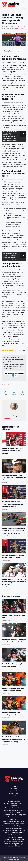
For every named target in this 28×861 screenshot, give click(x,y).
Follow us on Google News (14, 373)
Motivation (15, 830)
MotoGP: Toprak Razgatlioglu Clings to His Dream (12, 665)
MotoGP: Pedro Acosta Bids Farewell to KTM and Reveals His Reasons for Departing (13, 739)
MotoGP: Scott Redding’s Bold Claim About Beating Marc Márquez (12, 451)
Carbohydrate (10, 812)
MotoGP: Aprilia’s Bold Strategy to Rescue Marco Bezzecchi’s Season (14, 641)
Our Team (14, 789)
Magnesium (21, 826)
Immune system (8, 824)
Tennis (10, 385)
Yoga (21, 844)
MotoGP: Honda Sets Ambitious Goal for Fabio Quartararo (13, 556)
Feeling (19, 815)
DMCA (14, 795)
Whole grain (14, 844)
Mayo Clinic (9, 828)
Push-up (14, 835)
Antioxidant (7, 808)
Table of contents (13, 51)
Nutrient (22, 830)
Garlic (6, 817)
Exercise (13, 815)
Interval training (7, 826)
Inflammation (19, 824)
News (6, 385)
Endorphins (6, 815)
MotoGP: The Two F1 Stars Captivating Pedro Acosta (11, 714)
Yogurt (18, 846)
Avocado (21, 808)
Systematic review (10, 841)
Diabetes (19, 812)
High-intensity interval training (13, 821)
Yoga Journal (11, 846)
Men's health (18, 828)
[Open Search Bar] (20, 8)
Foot (24, 815)
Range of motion (11, 837)
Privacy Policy (14, 793)
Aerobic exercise (14, 801)
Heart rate (13, 819)
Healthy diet (20, 817)
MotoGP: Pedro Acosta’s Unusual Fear (13, 616)
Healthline (11, 817)
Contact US (14, 786)
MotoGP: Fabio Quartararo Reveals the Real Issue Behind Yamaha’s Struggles (12, 504)
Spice (20, 837)
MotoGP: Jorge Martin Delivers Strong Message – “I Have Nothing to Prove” (14, 477)
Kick (15, 826)
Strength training (10, 839)
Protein (7, 835)
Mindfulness (7, 830)
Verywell (20, 841)
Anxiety (14, 808)
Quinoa (19, 835)
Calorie (21, 810)
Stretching (20, 839)
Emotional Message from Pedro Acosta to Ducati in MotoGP (13, 689)
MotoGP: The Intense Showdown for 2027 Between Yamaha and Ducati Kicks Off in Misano (13, 531)
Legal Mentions (14, 791)
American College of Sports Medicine (13, 805)
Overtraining (14, 833)
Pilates (21, 833)
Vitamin (7, 844)
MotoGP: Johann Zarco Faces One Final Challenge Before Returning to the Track (14, 582)
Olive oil (6, 833)
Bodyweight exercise (11, 810)
